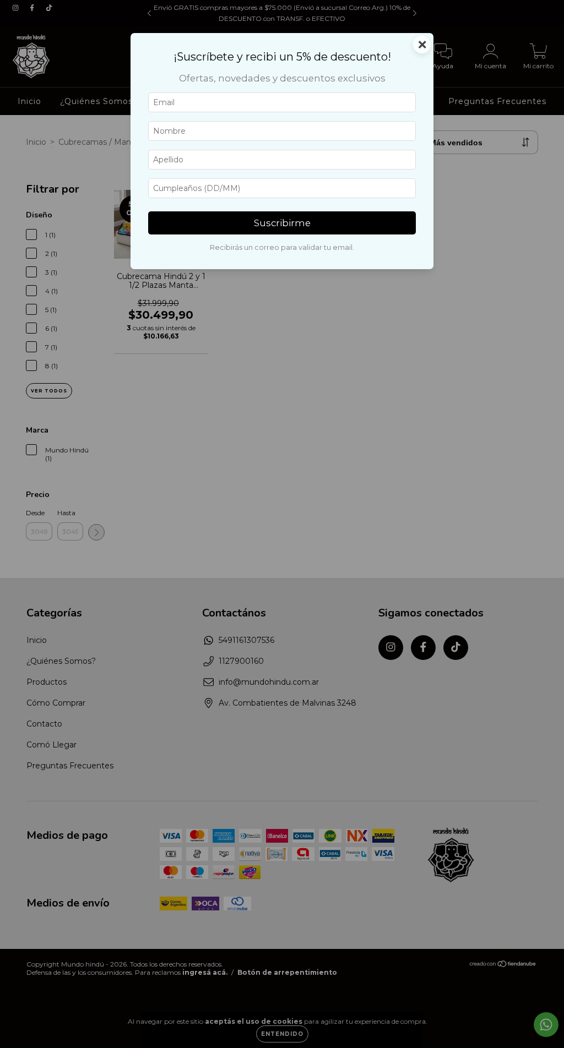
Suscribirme (282, 222)
